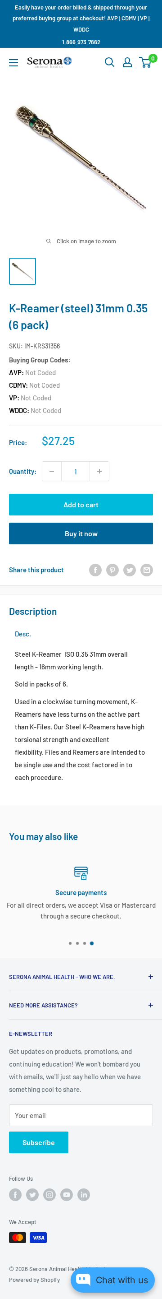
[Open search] (110, 62)
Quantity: (22, 471)
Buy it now (81, 533)
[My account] (127, 62)
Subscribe (38, 1142)
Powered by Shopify (34, 1279)
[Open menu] (13, 62)
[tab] (23, 634)
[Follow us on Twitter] (32, 1194)
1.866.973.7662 (81, 42)
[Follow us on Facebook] (15, 1194)
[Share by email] (146, 569)
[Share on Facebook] (95, 569)
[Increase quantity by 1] (99, 471)
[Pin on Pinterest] (112, 569)
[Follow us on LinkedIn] (83, 1194)
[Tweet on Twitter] (129, 569)
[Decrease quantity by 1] (51, 471)
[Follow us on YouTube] (66, 1194)
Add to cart (81, 504)
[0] (145, 62)
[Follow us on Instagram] (49, 1194)
